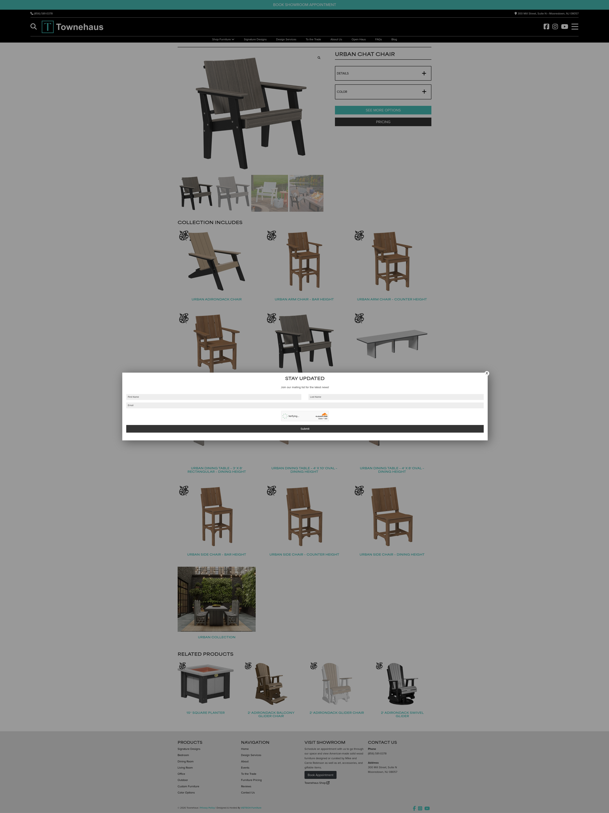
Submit (305, 428)
